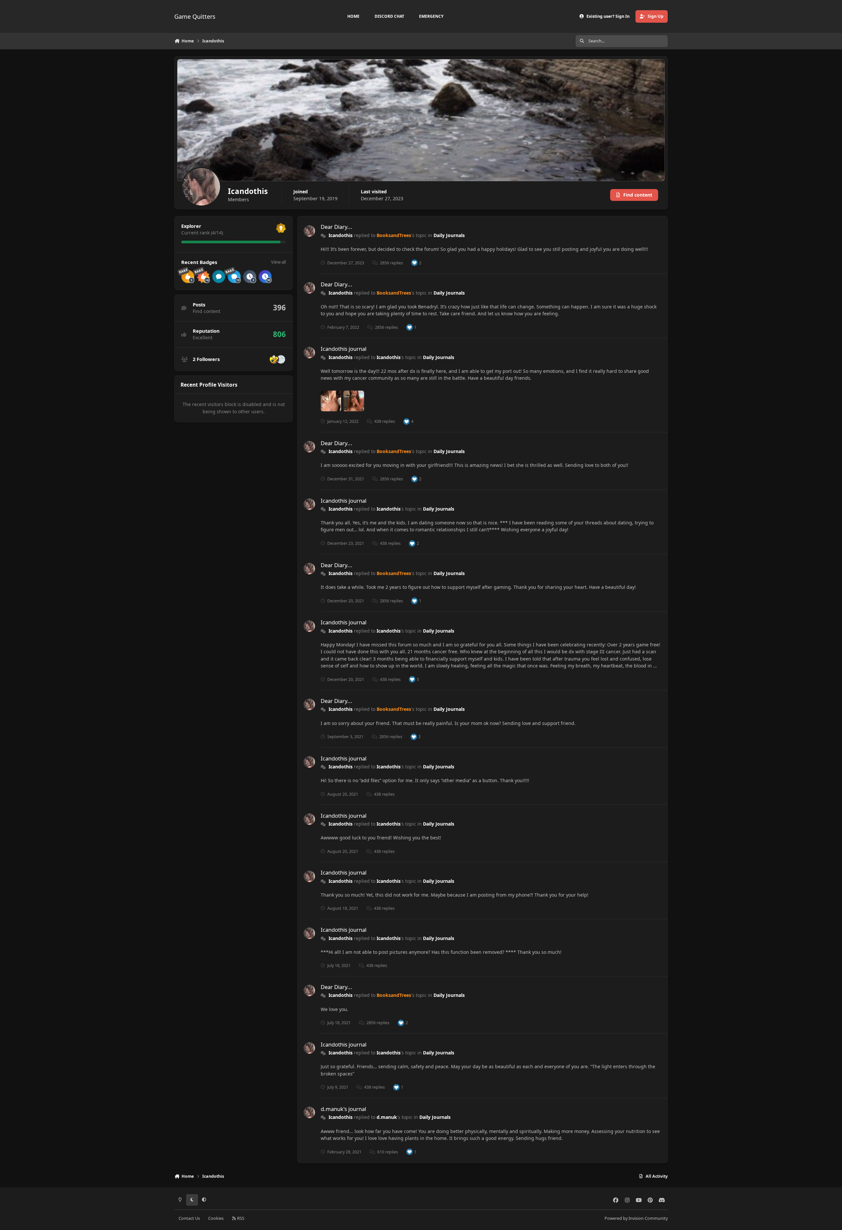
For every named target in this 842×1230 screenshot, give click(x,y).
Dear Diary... (336, 226)
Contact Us (189, 1218)
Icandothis (341, 235)
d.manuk (387, 1117)
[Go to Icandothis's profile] (309, 231)
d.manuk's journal (343, 1109)
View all (278, 262)
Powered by (636, 1218)
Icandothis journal (343, 348)
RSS (240, 1218)
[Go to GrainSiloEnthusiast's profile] (281, 359)
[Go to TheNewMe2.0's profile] (274, 359)
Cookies (216, 1218)
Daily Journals (449, 235)
